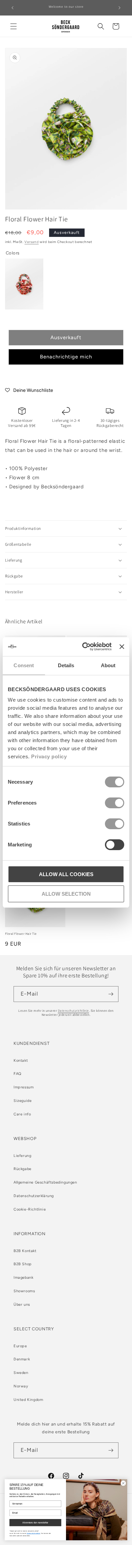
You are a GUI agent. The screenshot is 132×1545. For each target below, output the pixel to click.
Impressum (24, 1087)
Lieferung (22, 1156)
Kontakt (21, 1060)
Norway (21, 1386)
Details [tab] (66, 665)
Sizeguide (22, 1101)
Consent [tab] (24, 665)
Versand (31, 242)
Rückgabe (22, 1169)
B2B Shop (23, 1264)
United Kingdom (28, 1400)
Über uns (22, 1304)
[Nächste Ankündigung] (119, 7)
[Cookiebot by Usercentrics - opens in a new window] (84, 646)
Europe (20, 1346)
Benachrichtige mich (66, 357)
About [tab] (108, 665)
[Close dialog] (123, 1483)
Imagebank (23, 1277)
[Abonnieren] (110, 994)
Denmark (22, 1359)
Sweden (21, 1373)
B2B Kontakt (25, 1251)
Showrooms (24, 1291)
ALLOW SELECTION (66, 894)
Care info (22, 1114)
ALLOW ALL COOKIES (66, 874)
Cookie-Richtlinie (30, 1209)
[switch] (114, 802)
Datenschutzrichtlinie (73, 1010)
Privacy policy (49, 756)
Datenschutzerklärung (34, 1196)
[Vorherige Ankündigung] (12, 7)
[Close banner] (121, 646)
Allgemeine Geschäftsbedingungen (45, 1182)
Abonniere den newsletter (35, 1522)
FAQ (18, 1074)
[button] (13, 26)
